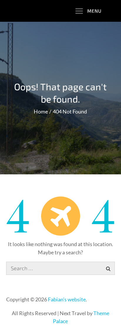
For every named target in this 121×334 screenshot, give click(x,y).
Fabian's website (67, 299)
